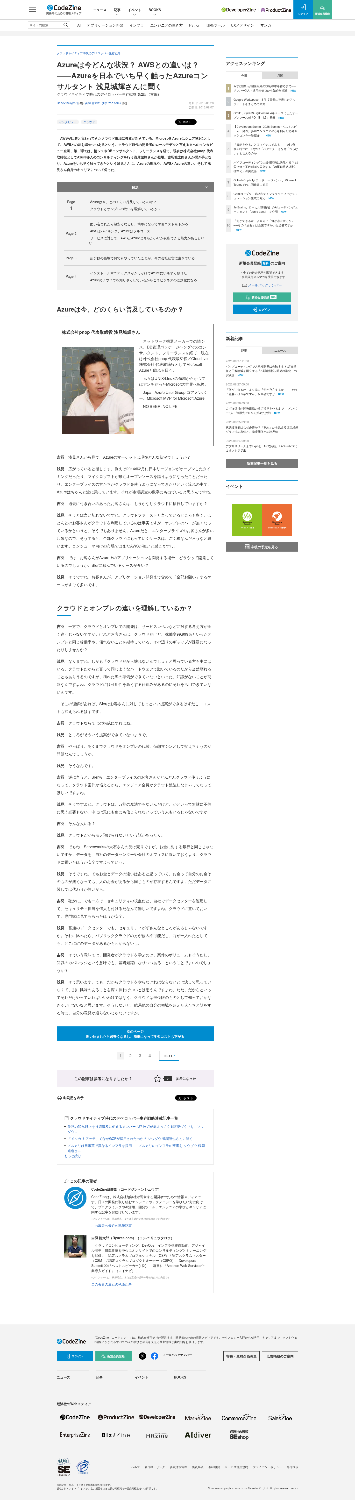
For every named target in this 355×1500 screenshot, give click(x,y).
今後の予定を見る (264, 546)
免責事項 (198, 1467)
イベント (134, 9)
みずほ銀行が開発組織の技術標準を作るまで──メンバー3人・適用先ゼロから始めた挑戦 (265, 88)
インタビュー (68, 122)
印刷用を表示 (73, 1097)
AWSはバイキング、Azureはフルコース (120, 230)
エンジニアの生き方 (166, 25)
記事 (117, 9)
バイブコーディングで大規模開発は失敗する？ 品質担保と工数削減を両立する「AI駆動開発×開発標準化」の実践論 (266, 166)
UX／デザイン (242, 25)
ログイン (264, 309)
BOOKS (155, 9)
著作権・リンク (155, 1467)
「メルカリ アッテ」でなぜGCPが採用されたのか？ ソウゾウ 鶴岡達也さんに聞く (130, 1138)
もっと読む (72, 1155)
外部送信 (292, 1467)
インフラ (136, 25)
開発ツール (215, 25)
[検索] (66, 25)
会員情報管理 (178, 1467)
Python (194, 25)
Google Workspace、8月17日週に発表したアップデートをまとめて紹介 (265, 101)
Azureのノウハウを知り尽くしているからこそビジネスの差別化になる (143, 279)
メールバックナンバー (265, 285)
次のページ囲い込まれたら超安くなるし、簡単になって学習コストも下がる (135, 1034)
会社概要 (214, 1467)
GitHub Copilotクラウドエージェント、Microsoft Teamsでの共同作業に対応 (265, 182)
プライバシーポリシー (267, 1467)
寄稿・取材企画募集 (241, 1356)
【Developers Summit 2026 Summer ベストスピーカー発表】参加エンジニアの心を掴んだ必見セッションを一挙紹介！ (265, 130)
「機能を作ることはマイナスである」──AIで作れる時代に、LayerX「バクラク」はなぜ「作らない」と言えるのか (266, 148)
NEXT (168, 1056)
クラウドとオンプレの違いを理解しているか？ (125, 208)
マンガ (265, 25)
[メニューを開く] (32, 9)
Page (71, 233)
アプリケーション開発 (105, 25)
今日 (244, 75)
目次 (135, 187)
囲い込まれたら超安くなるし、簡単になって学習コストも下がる (139, 223)
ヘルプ (135, 1467)
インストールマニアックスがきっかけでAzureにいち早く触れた (138, 272)
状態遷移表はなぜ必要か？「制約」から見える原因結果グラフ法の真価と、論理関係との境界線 (262, 429)
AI (79, 25)
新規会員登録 (264, 297)
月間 (280, 75)
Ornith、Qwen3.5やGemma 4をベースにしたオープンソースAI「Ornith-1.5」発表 (266, 115)
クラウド (89, 122)
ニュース (99, 9)
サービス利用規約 (236, 1467)
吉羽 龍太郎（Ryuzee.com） (103, 103)
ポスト (187, 122)
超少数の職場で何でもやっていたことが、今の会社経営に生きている (142, 258)
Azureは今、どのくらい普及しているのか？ (123, 201)
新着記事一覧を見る (262, 463)
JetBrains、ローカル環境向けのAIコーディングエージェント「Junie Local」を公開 (266, 209)
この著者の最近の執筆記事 (111, 1225)
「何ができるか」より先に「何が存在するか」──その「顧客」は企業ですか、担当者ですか (264, 223)
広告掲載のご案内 (280, 1356)
